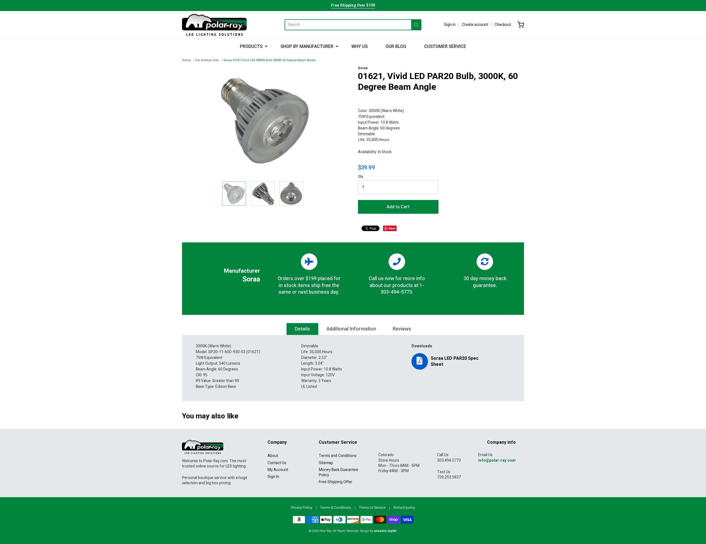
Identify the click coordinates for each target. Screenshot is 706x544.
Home (186, 60)
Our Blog (396, 46)
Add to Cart (398, 207)
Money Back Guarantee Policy (338, 472)
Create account (475, 25)
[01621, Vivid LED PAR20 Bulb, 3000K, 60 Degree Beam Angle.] (234, 193)
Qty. (361, 177)
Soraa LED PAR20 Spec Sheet (454, 361)
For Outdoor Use (207, 60)
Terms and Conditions (338, 456)
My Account (278, 470)
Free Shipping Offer (335, 482)
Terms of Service (372, 507)
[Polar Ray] (214, 25)
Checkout (502, 25)
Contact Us (277, 463)
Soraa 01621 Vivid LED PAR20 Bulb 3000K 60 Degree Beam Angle (269, 60)
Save (392, 228)
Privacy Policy (301, 507)
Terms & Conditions (335, 507)
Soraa (363, 68)
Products (251, 46)
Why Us (359, 46)
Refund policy (404, 507)
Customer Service (445, 46)
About (273, 456)
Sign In (273, 477)
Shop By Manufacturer (306, 46)
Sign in (450, 25)
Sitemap (326, 463)
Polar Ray (325, 531)
